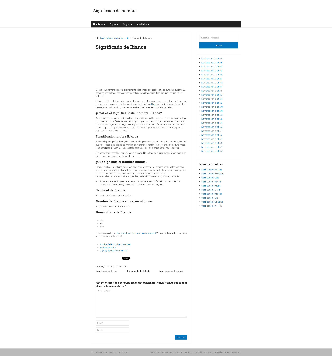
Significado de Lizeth (210, 190)
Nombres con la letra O (212, 115)
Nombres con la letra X (211, 143)
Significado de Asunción (212, 173)
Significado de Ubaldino (212, 202)
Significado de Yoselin (211, 182)
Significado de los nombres (112, 38)
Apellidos (142, 24)
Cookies (216, 352)
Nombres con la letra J (211, 95)
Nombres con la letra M (212, 107)
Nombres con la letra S (211, 127)
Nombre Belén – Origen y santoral (115, 244)
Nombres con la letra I (211, 91)
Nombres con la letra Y (211, 147)
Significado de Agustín (211, 206)
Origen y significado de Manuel (113, 250)
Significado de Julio (210, 178)
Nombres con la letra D (211, 70)
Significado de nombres (116, 10)
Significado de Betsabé (139, 271)
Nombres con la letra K (211, 99)
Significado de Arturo (211, 186)
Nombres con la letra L (211, 103)
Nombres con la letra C (211, 66)
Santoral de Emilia (108, 247)
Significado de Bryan (106, 271)
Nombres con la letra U (211, 135)
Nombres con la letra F (211, 78)
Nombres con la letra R (211, 123)
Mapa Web (155, 352)
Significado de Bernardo (171, 271)
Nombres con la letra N (212, 111)
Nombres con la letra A (211, 58)
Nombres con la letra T (211, 131)
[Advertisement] (141, 70)
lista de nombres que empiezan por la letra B (135, 233)
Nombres (98, 24)
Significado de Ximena (211, 194)
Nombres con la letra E (211, 74)
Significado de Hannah (211, 169)
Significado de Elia (209, 198)
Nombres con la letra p (211, 119)
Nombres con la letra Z (211, 151)
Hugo (153, 104)
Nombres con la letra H (211, 87)
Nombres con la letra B (211, 62)
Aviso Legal (206, 352)
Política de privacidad (230, 352)
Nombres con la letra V (211, 139)
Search (219, 45)
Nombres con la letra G (212, 83)
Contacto (196, 352)
